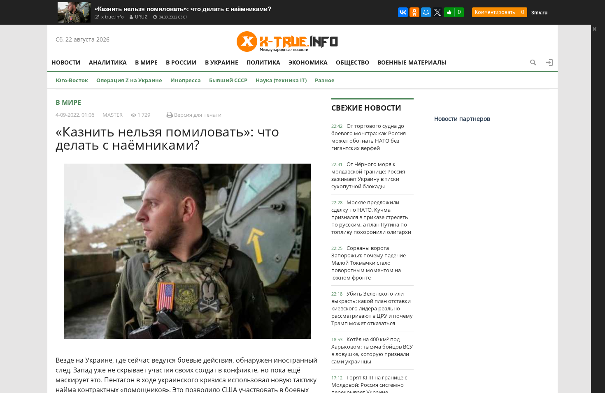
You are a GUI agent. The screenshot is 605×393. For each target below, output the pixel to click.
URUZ (141, 17)
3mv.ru (539, 13)
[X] (437, 12)
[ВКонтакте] (403, 12)
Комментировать (495, 12)
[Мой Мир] (426, 12)
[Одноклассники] (414, 12)
